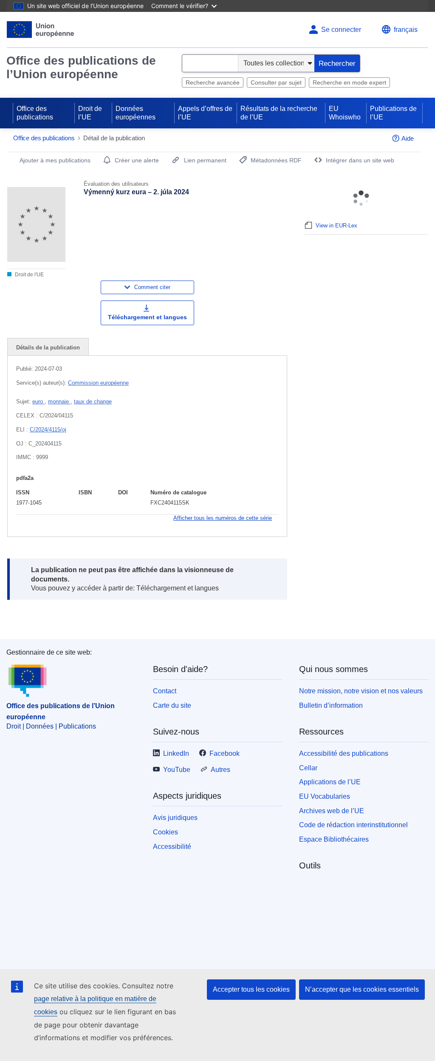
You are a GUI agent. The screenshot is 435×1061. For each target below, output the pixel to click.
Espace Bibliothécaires (334, 839)
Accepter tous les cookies (251, 989)
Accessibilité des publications (343, 753)
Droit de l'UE (29, 275)
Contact (164, 691)
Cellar (308, 768)
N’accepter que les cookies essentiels (362, 989)
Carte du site (172, 705)
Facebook (224, 753)
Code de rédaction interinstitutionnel (353, 824)
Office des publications (35, 113)
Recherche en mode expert (349, 82)
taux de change (93, 401)
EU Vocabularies (324, 796)
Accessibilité (172, 846)
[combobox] (210, 63)
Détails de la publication (48, 347)
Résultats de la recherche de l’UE (278, 113)
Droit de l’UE (90, 113)
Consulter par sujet (276, 82)
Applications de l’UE (330, 782)
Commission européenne (98, 383)
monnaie (59, 401)
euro (38, 401)
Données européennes (135, 113)
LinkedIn (176, 753)
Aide (407, 138)
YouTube (176, 769)
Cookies (165, 832)
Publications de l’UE (393, 113)
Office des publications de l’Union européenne (81, 67)
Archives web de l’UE (331, 810)
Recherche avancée (213, 82)
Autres (220, 769)
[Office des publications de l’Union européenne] (40, 29)
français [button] (406, 29)
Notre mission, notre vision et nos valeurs (361, 691)
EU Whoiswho (345, 113)
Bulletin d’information (331, 705)
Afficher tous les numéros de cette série (222, 518)
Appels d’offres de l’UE (205, 113)
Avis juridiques (175, 817)
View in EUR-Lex (336, 225)
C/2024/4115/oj (48, 429)
